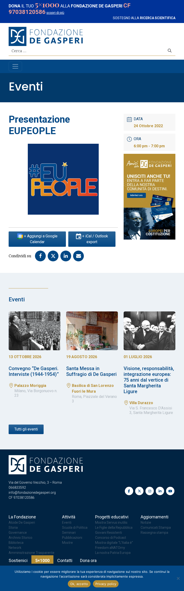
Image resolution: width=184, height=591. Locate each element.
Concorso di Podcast (110, 537)
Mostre (67, 543)
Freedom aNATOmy (110, 548)
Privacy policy (105, 584)
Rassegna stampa (154, 532)
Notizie (146, 522)
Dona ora (88, 560)
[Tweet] (54, 255)
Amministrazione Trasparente (31, 553)
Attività (68, 516)
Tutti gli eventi (26, 429)
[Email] (79, 255)
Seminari (69, 532)
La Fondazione (22, 516)
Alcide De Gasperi (22, 522)
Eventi (26, 87)
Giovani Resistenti (108, 532)
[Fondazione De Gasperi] (46, 36)
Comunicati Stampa (156, 527)
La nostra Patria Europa (113, 553)
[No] (178, 578)
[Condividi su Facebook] (41, 255)
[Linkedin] (66, 255)
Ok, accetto (79, 584)
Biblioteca (16, 543)
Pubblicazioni (72, 537)
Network (15, 548)
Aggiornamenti (154, 516)
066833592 (17, 487)
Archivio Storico (20, 537)
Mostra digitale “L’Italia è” (114, 543)
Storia (13, 527)
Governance (18, 532)
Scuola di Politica (74, 527)
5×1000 (42, 560)
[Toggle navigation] (15, 66)
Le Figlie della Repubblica (113, 527)
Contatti (64, 560)
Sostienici (18, 560)
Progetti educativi (111, 516)
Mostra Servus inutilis (111, 522)
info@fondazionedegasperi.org (32, 492)
